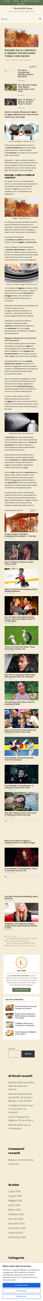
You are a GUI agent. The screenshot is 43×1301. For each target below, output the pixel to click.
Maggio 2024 (15, 1201)
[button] (40, 19)
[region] (21, 1282)
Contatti (16, 1)
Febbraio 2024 (16, 1214)
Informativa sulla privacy (30, 1)
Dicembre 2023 (16, 1224)
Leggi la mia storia (21, 990)
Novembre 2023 (17, 1228)
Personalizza (21, 1291)
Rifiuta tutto (21, 1296)
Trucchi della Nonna (23, 8)
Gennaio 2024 (15, 1219)
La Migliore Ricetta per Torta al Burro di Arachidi (21, 1109)
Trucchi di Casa (12, 936)
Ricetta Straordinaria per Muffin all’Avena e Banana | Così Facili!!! (20, 1097)
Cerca (11, 1049)
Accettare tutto (21, 1285)
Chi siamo (6, 1)
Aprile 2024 (14, 1205)
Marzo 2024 (14, 1210)
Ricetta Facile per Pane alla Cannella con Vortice (21, 1086)
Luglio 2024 (14, 1191)
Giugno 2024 (15, 1196)
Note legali (21, 4)
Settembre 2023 (17, 1237)
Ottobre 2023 (15, 1233)
